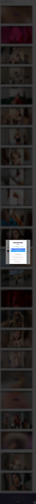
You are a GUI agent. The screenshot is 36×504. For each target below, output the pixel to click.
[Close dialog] (25, 240)
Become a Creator (18, 262)
